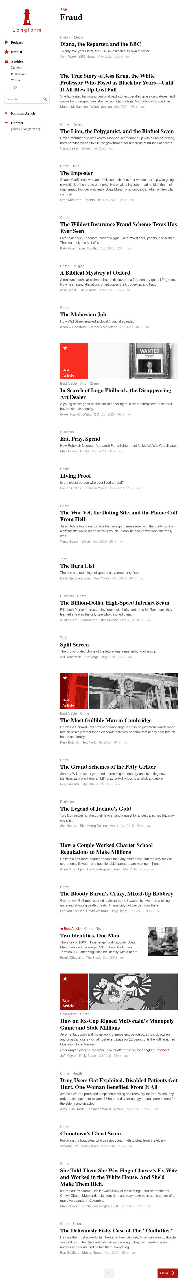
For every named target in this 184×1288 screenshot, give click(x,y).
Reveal (119, 1109)
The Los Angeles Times (103, 869)
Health (65, 469)
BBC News (87, 56)
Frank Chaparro (71, 957)
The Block (93, 957)
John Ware (68, 56)
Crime (64, 124)
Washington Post (105, 1206)
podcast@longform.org (25, 129)
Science (78, 1223)
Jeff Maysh (68, 1056)
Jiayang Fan (69, 1146)
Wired (85, 148)
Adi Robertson (70, 657)
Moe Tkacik (68, 451)
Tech (75, 166)
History (65, 37)
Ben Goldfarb (69, 1252)
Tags (14, 87)
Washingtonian (101, 106)
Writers (15, 80)
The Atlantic (87, 290)
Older (164, 1273)
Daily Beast (118, 911)
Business (67, 432)
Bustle (84, 451)
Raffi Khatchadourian (75, 578)
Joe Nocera (68, 826)
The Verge (91, 657)
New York (88, 742)
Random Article (23, 113)
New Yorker (102, 578)
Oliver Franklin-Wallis (75, 414)
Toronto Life (92, 200)
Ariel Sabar (68, 290)
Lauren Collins (70, 488)
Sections (16, 67)
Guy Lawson (69, 784)
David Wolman (97, 911)
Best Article (68, 383)
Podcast (17, 42)
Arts (83, 383)
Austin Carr (68, 620)
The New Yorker (95, 488)
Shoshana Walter (98, 1109)
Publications (18, 74)
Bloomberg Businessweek (98, 620)
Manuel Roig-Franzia (75, 1206)
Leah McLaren (70, 200)
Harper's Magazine (103, 327)
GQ (96, 414)
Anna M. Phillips (72, 869)
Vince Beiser (69, 148)
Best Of (16, 51)
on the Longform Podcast (150, 1050)
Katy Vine (67, 248)
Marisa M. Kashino (74, 106)
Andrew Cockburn (73, 327)
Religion (78, 124)
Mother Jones (92, 1252)
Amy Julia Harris (72, 1109)
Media (78, 37)
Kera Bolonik (69, 742)
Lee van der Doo (72, 911)
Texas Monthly (87, 248)
